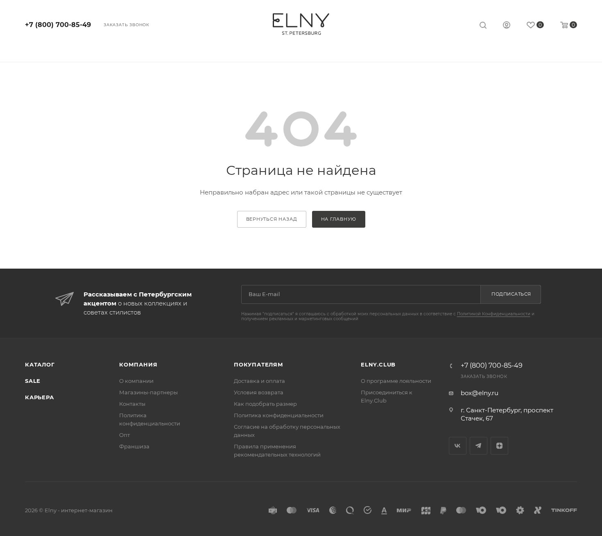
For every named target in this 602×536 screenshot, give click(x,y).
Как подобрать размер (265, 403)
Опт (124, 435)
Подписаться (511, 294)
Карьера (39, 397)
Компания (138, 364)
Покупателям (258, 364)
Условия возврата (258, 392)
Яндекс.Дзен (499, 446)
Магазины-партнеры (148, 392)
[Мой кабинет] (506, 26)
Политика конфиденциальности (279, 415)
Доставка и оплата (259, 381)
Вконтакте (457, 446)
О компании (136, 381)
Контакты (132, 403)
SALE (33, 381)
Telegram (478, 446)
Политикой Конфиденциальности (493, 314)
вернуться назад (271, 219)
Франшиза (134, 446)
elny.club (378, 364)
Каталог (40, 364)
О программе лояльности (396, 381)
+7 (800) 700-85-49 (58, 25)
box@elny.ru (479, 393)
